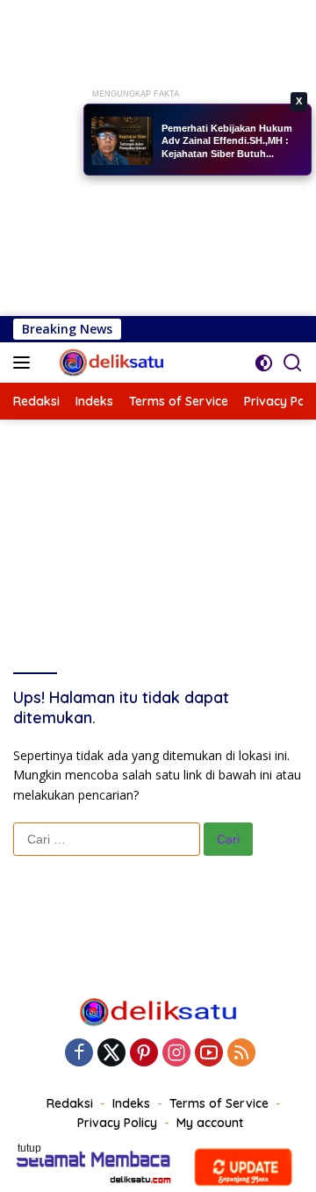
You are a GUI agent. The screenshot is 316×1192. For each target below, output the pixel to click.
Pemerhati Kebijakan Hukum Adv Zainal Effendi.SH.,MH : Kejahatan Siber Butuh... (227, 141)
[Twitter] (111, 1053)
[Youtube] (209, 1053)
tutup (29, 1148)
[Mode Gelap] (264, 362)
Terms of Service (219, 1103)
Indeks (131, 1103)
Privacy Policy (117, 1123)
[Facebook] (79, 1053)
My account (209, 1123)
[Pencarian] (293, 362)
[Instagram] (176, 1053)
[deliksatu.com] (110, 362)
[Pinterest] (144, 1053)
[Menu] (25, 362)
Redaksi (70, 1103)
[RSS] (241, 1053)
